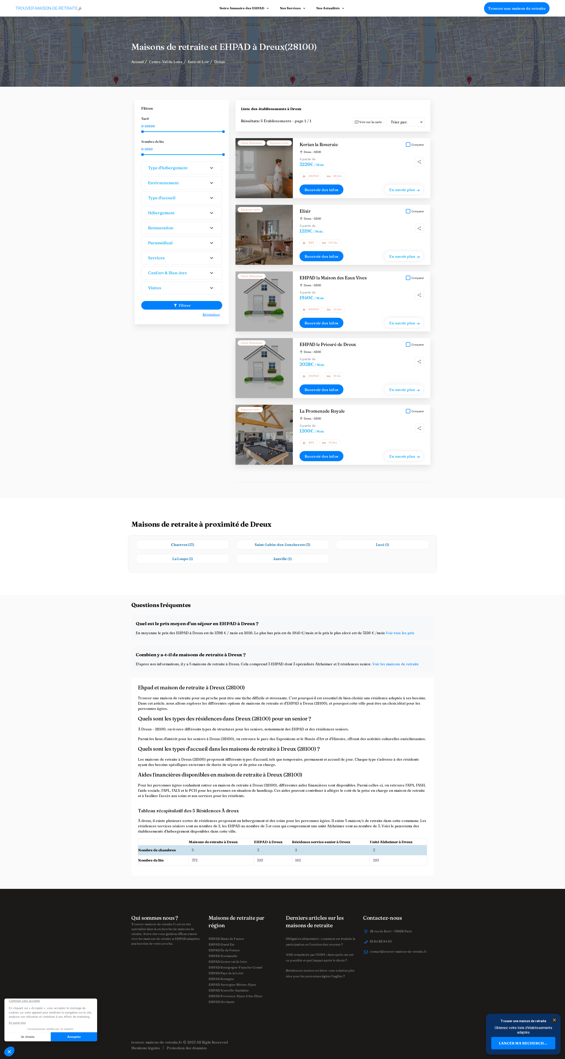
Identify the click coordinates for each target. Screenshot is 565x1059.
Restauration (160, 227)
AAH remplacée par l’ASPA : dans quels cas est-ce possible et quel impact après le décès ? (320, 957)
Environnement (163, 182)
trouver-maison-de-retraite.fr (156, 1042)
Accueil (137, 62)
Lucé (382, 544)
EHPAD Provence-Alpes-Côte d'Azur (235, 996)
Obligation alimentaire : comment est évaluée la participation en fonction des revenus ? (320, 941)
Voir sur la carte (370, 122)
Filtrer (184, 305)
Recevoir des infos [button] (321, 189)
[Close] (554, 1019)
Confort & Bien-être (167, 272)
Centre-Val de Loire (166, 62)
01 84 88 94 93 (381, 941)
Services (156, 257)
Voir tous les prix (400, 633)
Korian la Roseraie (318, 144)
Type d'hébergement (168, 167)
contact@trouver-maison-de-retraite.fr (398, 952)
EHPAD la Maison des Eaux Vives (333, 277)
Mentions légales (145, 1048)
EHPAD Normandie (223, 956)
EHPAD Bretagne (221, 979)
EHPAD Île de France (224, 950)
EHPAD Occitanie (222, 1002)
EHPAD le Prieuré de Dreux (327, 344)
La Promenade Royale (322, 411)
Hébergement (161, 212)
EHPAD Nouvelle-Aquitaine (229, 990)
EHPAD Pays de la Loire (226, 973)
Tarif (145, 119)
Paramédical (160, 242)
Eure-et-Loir (198, 62)
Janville (282, 559)
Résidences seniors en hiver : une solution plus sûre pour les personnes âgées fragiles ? (320, 973)
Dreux (219, 62)
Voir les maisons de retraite (395, 664)
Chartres (182, 544)
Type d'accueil (161, 197)
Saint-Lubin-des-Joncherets (282, 544)
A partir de (307, 159)
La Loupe (182, 559)
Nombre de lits (152, 141)
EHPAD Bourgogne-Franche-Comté (235, 967)
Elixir (305, 211)
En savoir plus (402, 189)
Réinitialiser (211, 315)
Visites (154, 287)
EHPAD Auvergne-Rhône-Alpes (232, 985)
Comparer (417, 144)
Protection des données (187, 1048)
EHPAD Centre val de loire (228, 962)
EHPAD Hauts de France (226, 939)
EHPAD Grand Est (221, 944)
